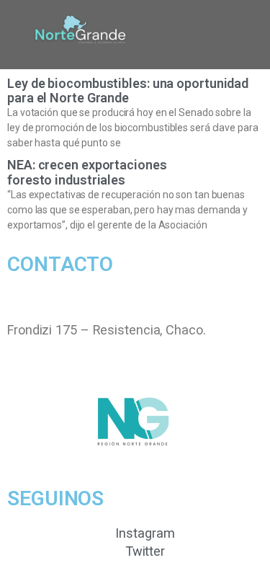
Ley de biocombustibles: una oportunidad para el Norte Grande (127, 90)
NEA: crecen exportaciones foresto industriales (87, 172)
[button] (180, 34)
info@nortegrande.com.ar (80, 311)
